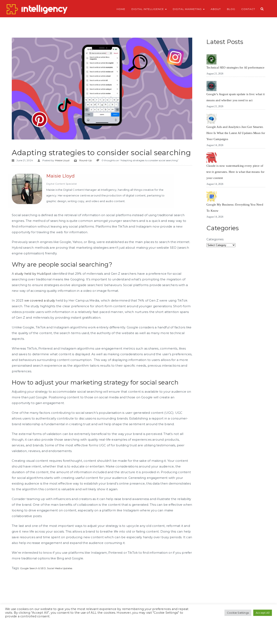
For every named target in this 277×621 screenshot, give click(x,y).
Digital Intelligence (148, 9)
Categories (214, 239)
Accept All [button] (262, 612)
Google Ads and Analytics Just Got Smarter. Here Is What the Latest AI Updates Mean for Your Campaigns (235, 133)
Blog (231, 9)
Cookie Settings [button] (238, 612)
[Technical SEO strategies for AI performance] (211, 59)
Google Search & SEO (33, 568)
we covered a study (39, 300)
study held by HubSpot (33, 274)
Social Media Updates (59, 568)
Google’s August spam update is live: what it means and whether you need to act (235, 97)
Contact (248, 9)
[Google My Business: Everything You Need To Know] (211, 196)
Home (121, 9)
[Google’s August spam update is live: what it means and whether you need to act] (211, 86)
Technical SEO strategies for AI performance (235, 67)
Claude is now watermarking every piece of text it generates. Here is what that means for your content (235, 172)
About (216, 9)
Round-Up (85, 160)
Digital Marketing (188, 9)
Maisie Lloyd (62, 160)
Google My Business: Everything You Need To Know (234, 207)
